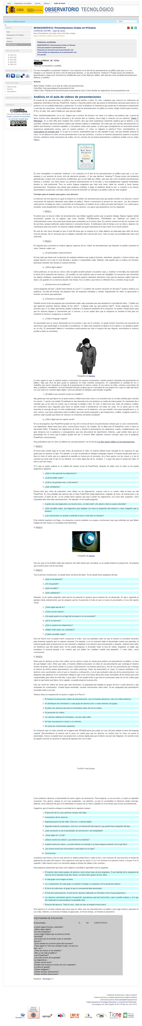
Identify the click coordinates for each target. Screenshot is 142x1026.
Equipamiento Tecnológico (23, 3)
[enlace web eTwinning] (88, 1018)
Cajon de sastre (58, 31)
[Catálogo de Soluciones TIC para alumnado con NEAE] (115, 1018)
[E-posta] (135, 29)
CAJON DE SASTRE (42, 31)
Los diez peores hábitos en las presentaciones (116, 442)
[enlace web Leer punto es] (74, 1018)
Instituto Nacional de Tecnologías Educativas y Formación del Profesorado (111, 1002)
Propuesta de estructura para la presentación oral (55, 50)
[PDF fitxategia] (128, 29)
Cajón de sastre (59, 3)
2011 (10, 60)
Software (47, 3)
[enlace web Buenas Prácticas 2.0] (33, 1018)
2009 (10, 64)
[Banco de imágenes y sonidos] (128, 1018)
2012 (10, 57)
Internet (37, 3)
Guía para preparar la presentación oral (51, 47)
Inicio (9, 3)
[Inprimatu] (132, 29)
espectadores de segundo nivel (46, 132)
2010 (10, 62)
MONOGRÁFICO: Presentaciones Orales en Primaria (65, 27)
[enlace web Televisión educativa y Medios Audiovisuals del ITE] (101, 1018)
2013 (10, 55)
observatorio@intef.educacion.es (126, 1000)
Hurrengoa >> (48, 979)
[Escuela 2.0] (20, 1018)
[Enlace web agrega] (47, 1018)
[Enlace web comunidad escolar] (61, 1018)
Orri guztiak (41, 54)
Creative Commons (130, 997)
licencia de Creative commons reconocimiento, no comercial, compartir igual (18, 116)
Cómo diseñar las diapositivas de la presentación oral (56, 52)
